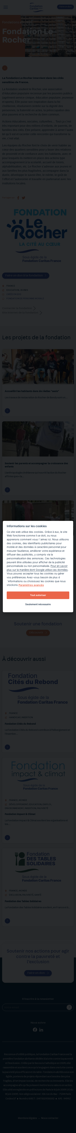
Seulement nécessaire (38, 604)
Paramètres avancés (31, 585)
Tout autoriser (38, 595)
